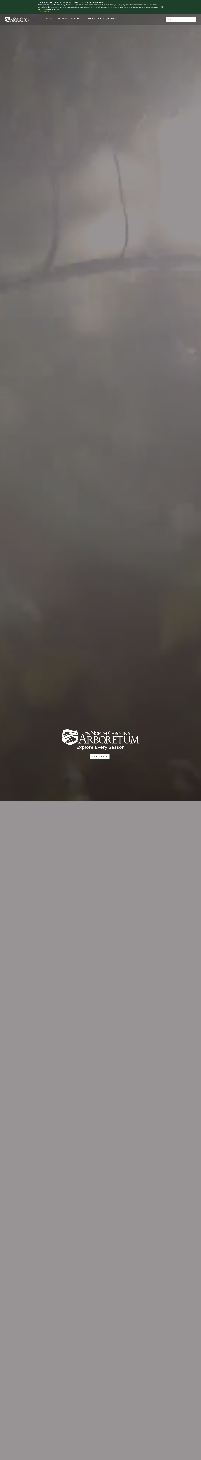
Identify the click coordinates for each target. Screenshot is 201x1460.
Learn (99, 19)
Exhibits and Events (85, 19)
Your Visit (49, 19)
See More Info (44, 11)
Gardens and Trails (65, 19)
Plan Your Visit (99, 756)
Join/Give (110, 19)
